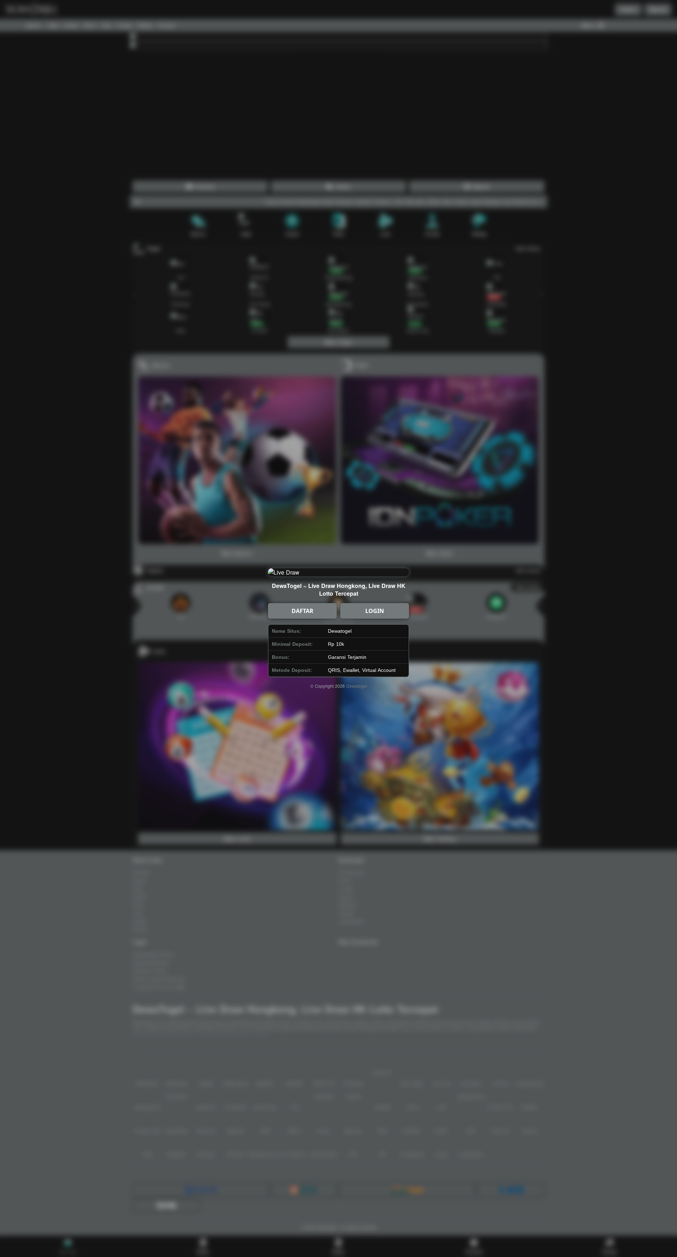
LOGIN (374, 611)
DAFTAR (302, 611)
